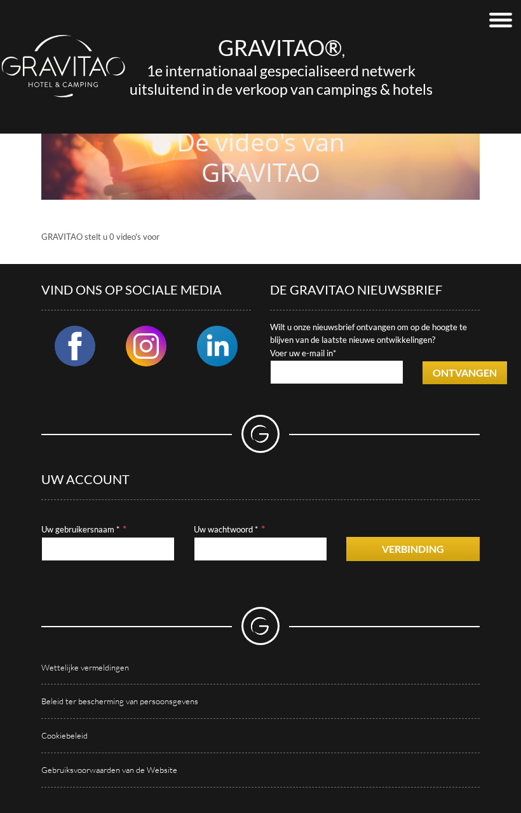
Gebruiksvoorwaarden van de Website (109, 770)
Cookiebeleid (64, 735)
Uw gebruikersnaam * (80, 529)
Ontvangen (465, 372)
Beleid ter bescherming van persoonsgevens (119, 701)
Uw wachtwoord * (226, 529)
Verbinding (413, 549)
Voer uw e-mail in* (303, 353)
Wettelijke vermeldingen (85, 667)
